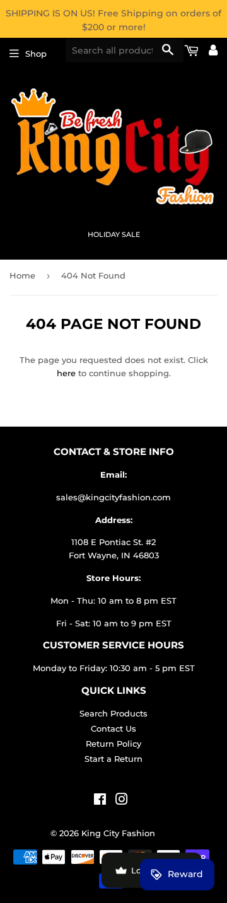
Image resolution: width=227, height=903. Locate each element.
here (66, 373)
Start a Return (113, 759)
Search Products (113, 713)
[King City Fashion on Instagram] (121, 801)
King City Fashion (118, 833)
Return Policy (113, 744)
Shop (36, 54)
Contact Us (113, 728)
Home (22, 275)
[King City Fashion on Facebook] (100, 801)
